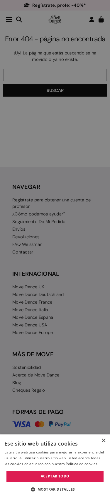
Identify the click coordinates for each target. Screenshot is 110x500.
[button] (55, 489)
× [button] (103, 441)
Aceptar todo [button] (55, 476)
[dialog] (55, 467)
